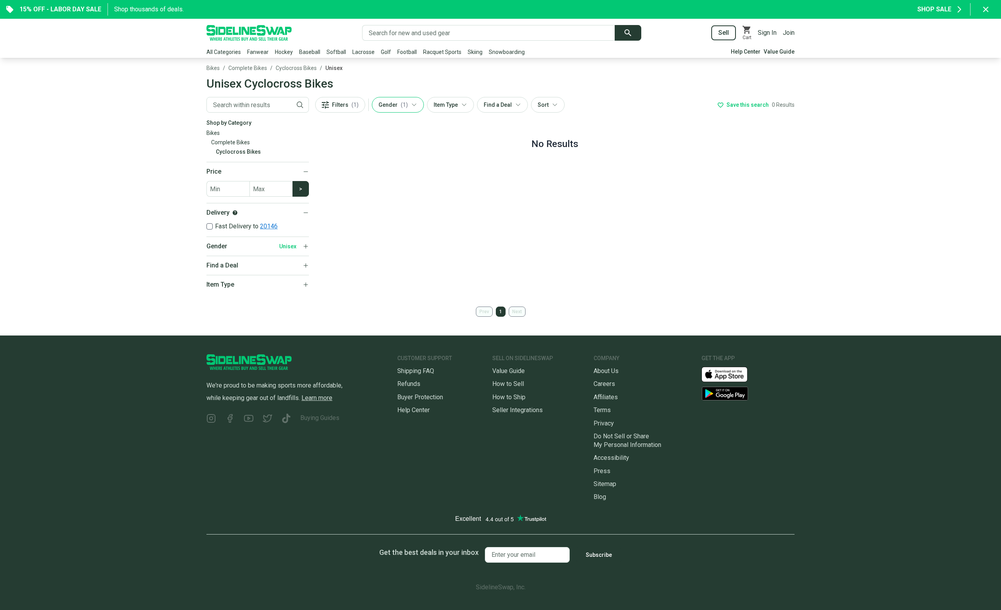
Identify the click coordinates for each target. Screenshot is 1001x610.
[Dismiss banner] (986, 9)
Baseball (309, 52)
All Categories (223, 52)
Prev (484, 311)
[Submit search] (628, 33)
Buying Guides (319, 418)
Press (602, 471)
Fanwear (258, 52)
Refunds (408, 384)
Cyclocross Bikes (296, 68)
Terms (602, 410)
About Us (606, 371)
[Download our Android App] (748, 393)
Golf (386, 52)
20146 (269, 226)
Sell (723, 32)
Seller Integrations (517, 410)
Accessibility (611, 457)
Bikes (213, 68)
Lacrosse (363, 52)
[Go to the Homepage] (249, 33)
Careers (604, 384)
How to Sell (508, 384)
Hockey (284, 52)
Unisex (334, 68)
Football (407, 52)
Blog (600, 497)
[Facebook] (230, 419)
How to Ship (509, 397)
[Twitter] (267, 419)
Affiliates (606, 397)
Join (789, 32)
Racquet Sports (442, 52)
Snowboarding (507, 52)
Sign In (767, 32)
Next (517, 311)
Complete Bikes (247, 68)
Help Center (746, 51)
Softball (336, 52)
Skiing (475, 52)
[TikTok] (286, 419)
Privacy (604, 423)
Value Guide (779, 51)
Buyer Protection (420, 397)
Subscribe (599, 555)
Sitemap (605, 484)
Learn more (316, 398)
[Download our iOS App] (730, 374)
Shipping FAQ (415, 371)
